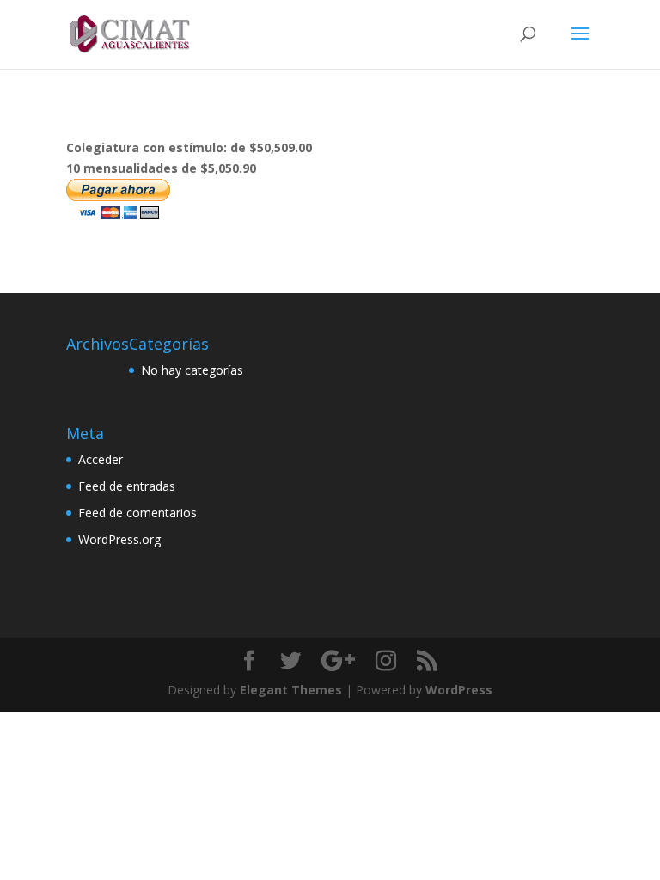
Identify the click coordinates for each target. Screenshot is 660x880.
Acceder (100, 459)
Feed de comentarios (137, 512)
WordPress (458, 689)
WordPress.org (119, 539)
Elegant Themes (291, 689)
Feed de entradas (126, 486)
